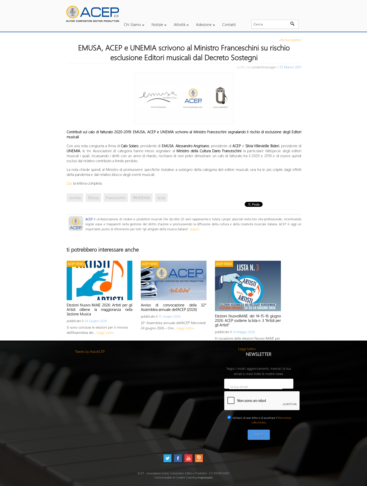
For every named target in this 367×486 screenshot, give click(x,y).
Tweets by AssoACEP (90, 351)
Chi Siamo (132, 24)
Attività (179, 24)
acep (161, 197)
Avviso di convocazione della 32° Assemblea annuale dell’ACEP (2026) (173, 307)
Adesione (203, 24)
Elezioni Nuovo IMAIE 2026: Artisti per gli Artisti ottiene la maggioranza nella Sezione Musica (99, 309)
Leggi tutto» (105, 332)
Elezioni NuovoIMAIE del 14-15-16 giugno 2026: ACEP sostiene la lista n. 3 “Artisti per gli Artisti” (248, 320)
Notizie (157, 24)
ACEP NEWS (76, 264)
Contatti (229, 24)
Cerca (292, 24)
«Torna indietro (290, 39)
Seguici (194, 229)
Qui (70, 183)
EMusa (93, 197)
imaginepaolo (205, 477)
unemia (75, 197)
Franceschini (115, 197)
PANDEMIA (141, 197)
